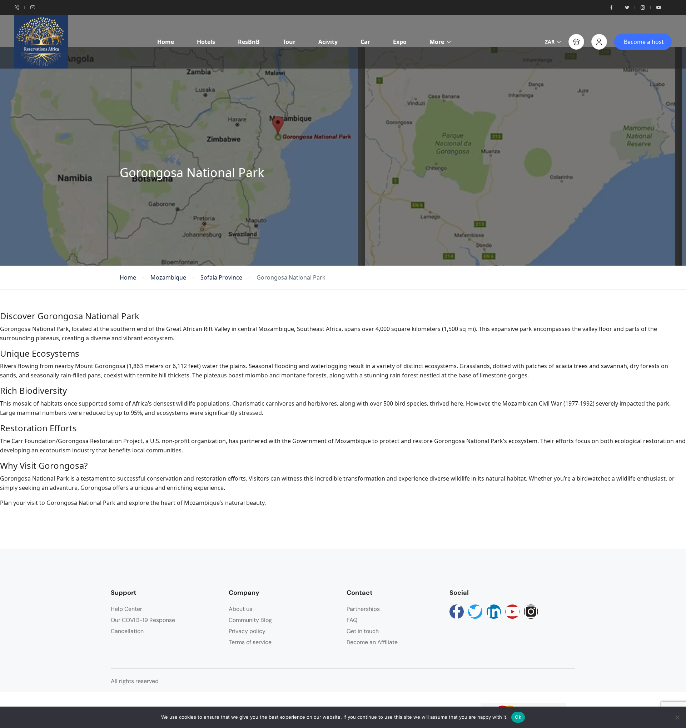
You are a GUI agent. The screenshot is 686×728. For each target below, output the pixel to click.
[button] (576, 42)
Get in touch (363, 631)
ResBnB (249, 42)
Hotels (206, 42)
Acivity (328, 42)
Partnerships (363, 609)
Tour (289, 42)
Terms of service (250, 642)
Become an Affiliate (372, 642)
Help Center (126, 609)
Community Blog (250, 620)
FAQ (352, 620)
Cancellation (127, 631)
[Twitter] (475, 611)
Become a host (644, 42)
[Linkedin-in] (494, 611)
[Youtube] (512, 611)
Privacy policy (247, 631)
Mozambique (168, 277)
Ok (518, 717)
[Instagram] (531, 611)
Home (165, 42)
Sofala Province (221, 277)
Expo (400, 42)
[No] (677, 717)
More (436, 42)
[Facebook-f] (456, 611)
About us (240, 609)
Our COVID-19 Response (143, 620)
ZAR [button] (550, 41)
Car (365, 42)
